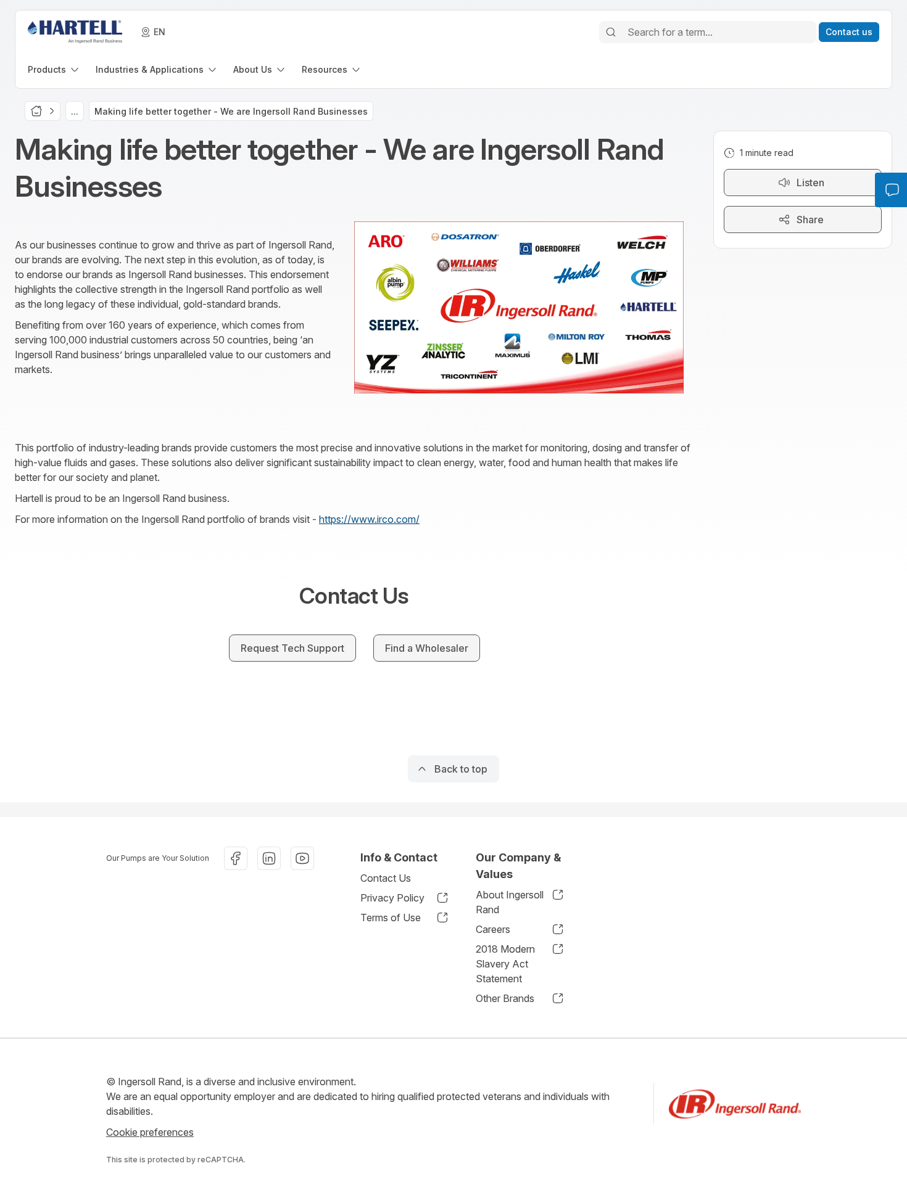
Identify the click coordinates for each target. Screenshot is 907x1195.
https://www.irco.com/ (369, 519)
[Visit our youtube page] (302, 858)
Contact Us (385, 878)
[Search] (611, 32)
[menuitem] (54, 69)
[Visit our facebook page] (235, 858)
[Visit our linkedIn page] (269, 858)
